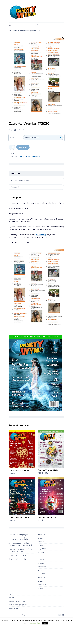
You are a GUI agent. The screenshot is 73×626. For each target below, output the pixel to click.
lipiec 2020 (41, 563)
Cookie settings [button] (34, 623)
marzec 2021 (41, 534)
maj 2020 (40, 570)
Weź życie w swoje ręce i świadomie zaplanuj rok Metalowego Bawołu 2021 (19, 536)
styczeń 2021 (42, 541)
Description (15, 173)
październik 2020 (43, 552)
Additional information (20, 180)
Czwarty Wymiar (19, 30)
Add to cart (23, 147)
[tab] (36, 173)
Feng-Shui (11, 597)
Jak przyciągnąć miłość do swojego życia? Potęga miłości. (21, 544)
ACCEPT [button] (45, 623)
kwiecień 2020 (42, 574)
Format (12, 137)
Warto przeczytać (14, 608)
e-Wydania (36, 156)
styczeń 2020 (42, 584)
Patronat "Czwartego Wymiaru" (18, 604)
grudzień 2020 (42, 545)
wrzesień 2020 (42, 556)
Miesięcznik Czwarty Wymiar (17, 601)
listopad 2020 (42, 549)
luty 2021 (40, 538)
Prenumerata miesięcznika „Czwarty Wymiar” (21, 615)
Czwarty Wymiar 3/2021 (18, 555)
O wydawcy (39, 615)
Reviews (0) (15, 187)
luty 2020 (40, 581)
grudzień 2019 (42, 588)
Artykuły (11, 594)
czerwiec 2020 (42, 567)
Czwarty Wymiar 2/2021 (18, 559)
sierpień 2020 (42, 559)
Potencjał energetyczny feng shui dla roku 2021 (20, 550)
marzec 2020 (41, 577)
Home (10, 30)
